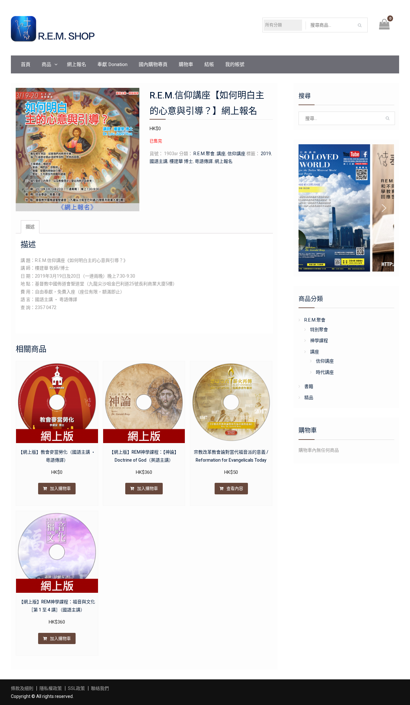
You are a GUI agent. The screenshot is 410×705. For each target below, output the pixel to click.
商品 (46, 64)
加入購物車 (60, 488)
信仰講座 (236, 153)
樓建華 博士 (181, 161)
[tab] (30, 226)
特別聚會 (319, 329)
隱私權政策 (50, 688)
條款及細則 (22, 688)
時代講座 (325, 372)
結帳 (209, 64)
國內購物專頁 (153, 64)
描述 (30, 226)
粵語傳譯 (204, 161)
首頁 (25, 64)
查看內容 (234, 488)
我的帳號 (234, 64)
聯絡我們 (100, 688)
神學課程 (319, 340)
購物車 (186, 64)
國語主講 (159, 161)
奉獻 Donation (112, 64)
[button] (308, 208)
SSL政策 (76, 688)
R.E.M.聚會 (204, 153)
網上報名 (76, 64)
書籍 (308, 386)
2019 (266, 153)
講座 (221, 153)
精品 (308, 397)
